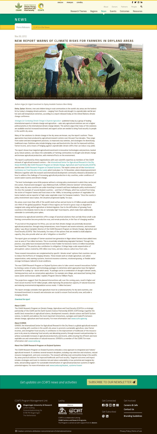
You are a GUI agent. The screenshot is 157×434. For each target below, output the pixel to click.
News (103, 11)
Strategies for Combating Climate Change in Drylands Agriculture (38, 120)
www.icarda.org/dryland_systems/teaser (66, 365)
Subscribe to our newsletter (110, 382)
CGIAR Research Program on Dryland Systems (43, 167)
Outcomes (124, 11)
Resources (137, 11)
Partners (124, 6)
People (134, 6)
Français (70, 2)
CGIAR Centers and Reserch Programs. (72, 420)
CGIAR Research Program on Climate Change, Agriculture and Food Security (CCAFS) (63, 164)
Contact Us (129, 409)
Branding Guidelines (133, 416)
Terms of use (137, 431)
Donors (114, 6)
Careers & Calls (131, 405)
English (60, 2)
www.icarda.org (34, 341)
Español (80, 2)
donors (94, 422)
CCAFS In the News (41, 27)
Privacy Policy (125, 431)
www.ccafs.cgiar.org (79, 318)
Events (113, 11)
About (106, 6)
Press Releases (23, 27)
